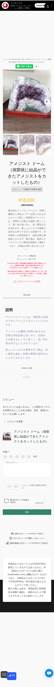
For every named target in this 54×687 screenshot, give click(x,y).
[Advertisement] (27, 28)
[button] (10, 145)
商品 (23, 59)
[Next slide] (46, 101)
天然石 (28, 59)
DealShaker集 (14, 59)
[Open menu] (4, 674)
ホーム (5, 59)
